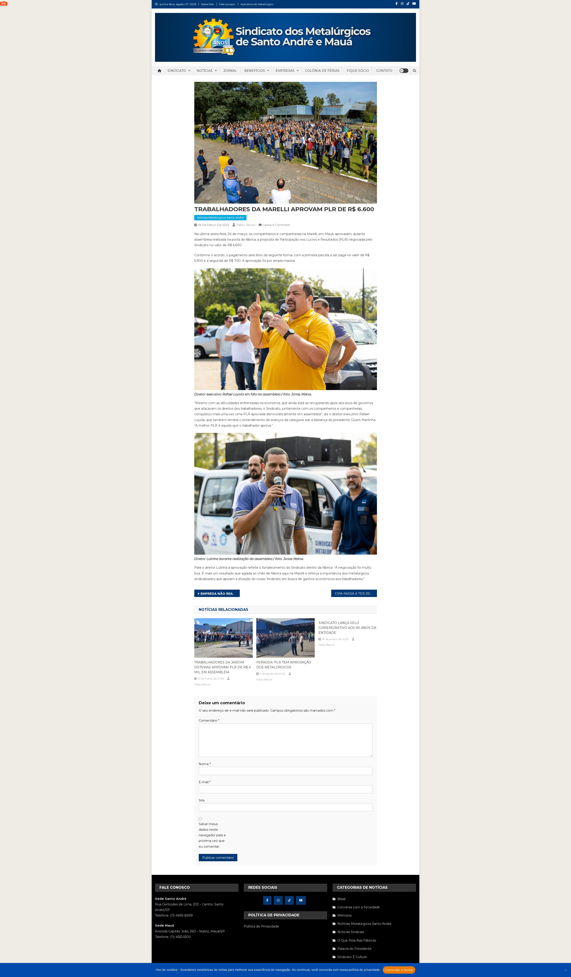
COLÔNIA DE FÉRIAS (322, 71)
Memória (344, 915)
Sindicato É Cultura (352, 957)
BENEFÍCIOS (254, 71)
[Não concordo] (565, 970)
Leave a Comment (276, 225)
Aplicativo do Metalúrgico (256, 4)
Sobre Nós (207, 4)
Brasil (341, 899)
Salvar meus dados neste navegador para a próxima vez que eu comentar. (212, 835)
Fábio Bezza (245, 225)
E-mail (205, 782)
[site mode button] (403, 70)
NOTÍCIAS (205, 71)
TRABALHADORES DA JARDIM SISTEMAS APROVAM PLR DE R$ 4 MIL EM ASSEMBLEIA (222, 667)
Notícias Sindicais (350, 932)
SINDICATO (177, 71)
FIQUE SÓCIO (358, 71)
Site (202, 800)
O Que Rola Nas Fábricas (356, 940)
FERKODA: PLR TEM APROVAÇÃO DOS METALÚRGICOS (283, 664)
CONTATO (384, 71)
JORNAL (230, 71)
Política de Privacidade (261, 926)
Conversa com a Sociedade (358, 907)
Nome (205, 764)
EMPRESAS (285, 71)
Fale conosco (227, 4)
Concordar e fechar (399, 970)
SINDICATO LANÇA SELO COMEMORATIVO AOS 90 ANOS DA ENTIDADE (347, 628)
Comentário (209, 721)
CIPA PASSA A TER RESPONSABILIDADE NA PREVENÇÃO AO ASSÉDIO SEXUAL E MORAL (356, 594)
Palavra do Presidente (354, 949)
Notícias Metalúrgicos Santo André (220, 217)
